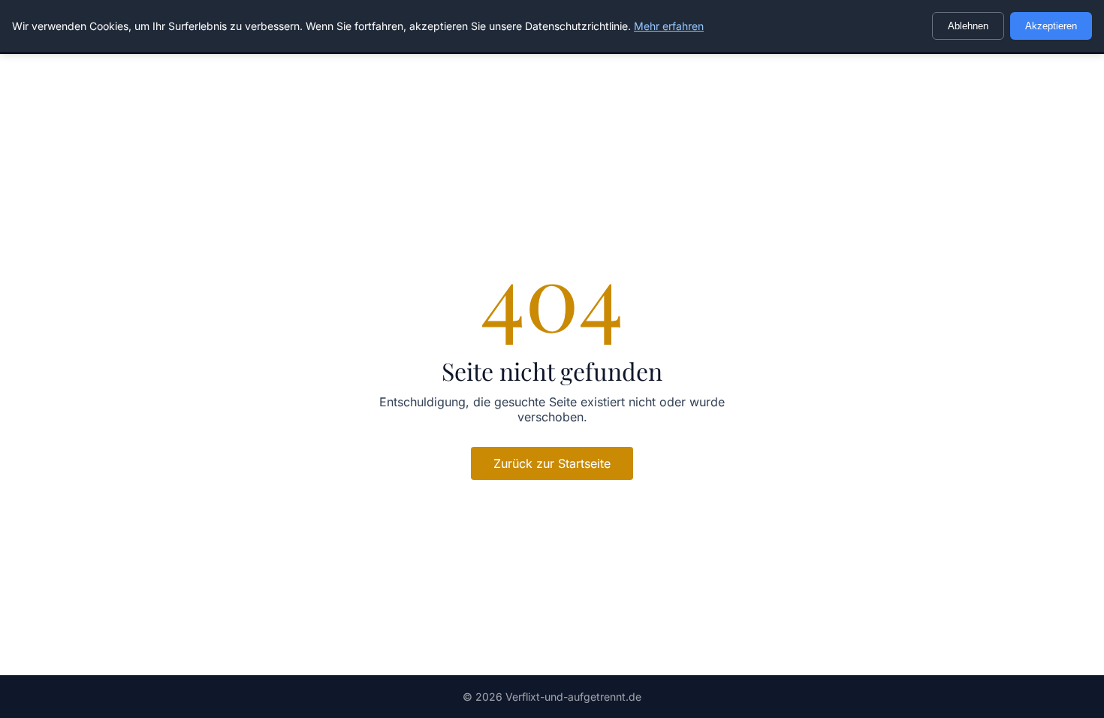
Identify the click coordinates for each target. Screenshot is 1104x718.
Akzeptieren (1051, 26)
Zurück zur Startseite (552, 463)
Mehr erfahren (669, 26)
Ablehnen (968, 26)
